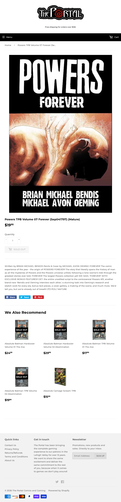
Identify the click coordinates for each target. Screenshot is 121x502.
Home (8, 45)
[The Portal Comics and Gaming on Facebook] (62, 482)
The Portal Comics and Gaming (28, 490)
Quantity (9, 234)
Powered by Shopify (58, 490)
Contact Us (10, 445)
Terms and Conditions (16, 456)
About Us (9, 460)
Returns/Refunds (14, 453)
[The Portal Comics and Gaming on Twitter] (57, 482)
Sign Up (100, 456)
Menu (9, 37)
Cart (116, 37)
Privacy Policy (12, 449)
